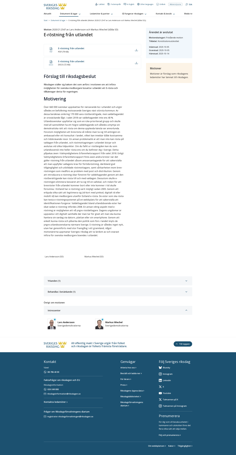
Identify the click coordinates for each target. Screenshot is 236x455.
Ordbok (162, 4)
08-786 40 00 (53, 372)
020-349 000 (53, 389)
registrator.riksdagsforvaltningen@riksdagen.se (70, 416)
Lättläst (102, 4)
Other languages (146, 4)
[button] (70, 14)
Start (46, 20)
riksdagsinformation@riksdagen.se (64, 393)
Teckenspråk (116, 4)
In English (130, 4)
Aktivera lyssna (175, 4)
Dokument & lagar (58, 20)
